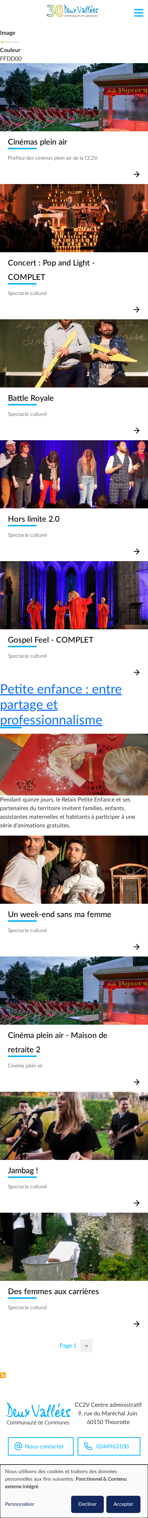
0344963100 (112, 1446)
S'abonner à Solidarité (3, 1375)
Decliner (87, 1504)
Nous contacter (44, 1446)
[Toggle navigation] (138, 11)
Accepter (123, 1504)
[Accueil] (72, 11)
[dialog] (74, 1491)
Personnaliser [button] (19, 1504)
